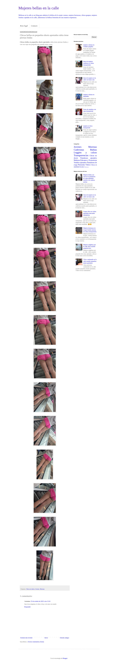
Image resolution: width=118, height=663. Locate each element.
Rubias (93, 149)
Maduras (77, 160)
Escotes (82, 167)
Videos (87, 165)
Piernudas (81, 165)
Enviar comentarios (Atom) (36, 642)
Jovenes (37, 589)
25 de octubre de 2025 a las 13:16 (40, 601)
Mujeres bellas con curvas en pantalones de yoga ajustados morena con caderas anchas (89, 178)
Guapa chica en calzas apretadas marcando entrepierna (89, 213)
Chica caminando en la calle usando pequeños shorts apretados (90, 261)
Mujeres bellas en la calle (38, 8)
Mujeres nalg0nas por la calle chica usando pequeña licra (89, 246)
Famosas (86, 167)
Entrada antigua (64, 638)
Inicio (46, 638)
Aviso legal (24, 26)
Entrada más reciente (26, 638)
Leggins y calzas (85, 152)
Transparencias (81, 155)
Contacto (34, 26)
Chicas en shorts (30, 589)
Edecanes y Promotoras (88, 160)
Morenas (42, 589)
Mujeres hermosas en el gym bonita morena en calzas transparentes (89, 229)
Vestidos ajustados (80, 162)
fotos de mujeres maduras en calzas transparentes (88, 63)
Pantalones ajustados (88, 158)
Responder (27, 607)
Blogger (65, 658)
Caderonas (79, 149)
